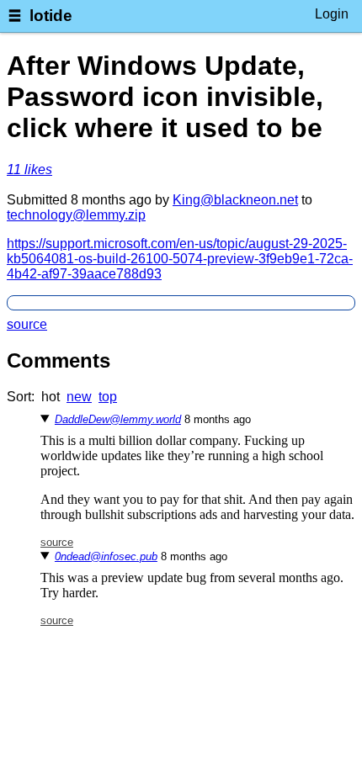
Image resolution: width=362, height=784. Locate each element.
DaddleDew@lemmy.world (118, 419)
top (107, 396)
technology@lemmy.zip (76, 215)
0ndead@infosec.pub (106, 556)
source (27, 324)
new (79, 396)
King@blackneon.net (235, 200)
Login (332, 14)
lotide (50, 15)
